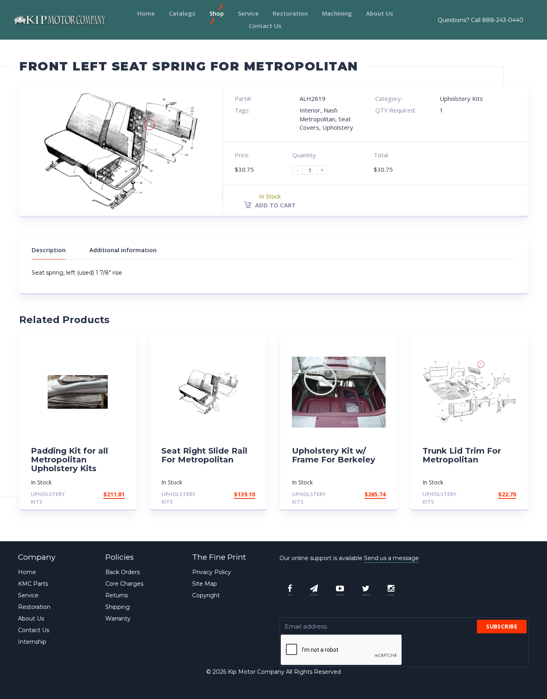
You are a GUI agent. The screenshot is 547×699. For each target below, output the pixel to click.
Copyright (206, 595)
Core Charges (124, 583)
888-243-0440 (502, 20)
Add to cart (274, 205)
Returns (116, 595)
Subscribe (501, 626)
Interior (310, 110)
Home (146, 13)
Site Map (204, 583)
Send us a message (391, 558)
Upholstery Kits (461, 98)
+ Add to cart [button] (102, 494)
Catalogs (182, 13)
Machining (337, 13)
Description (49, 250)
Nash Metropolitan (319, 114)
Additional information (123, 250)
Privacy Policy (211, 572)
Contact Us (265, 26)
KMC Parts (33, 583)
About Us (379, 13)
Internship (32, 641)
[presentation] (341, 650)
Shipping (117, 607)
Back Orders (122, 572)
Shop (216, 13)
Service (248, 13)
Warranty (118, 618)
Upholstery (337, 127)
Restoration (290, 13)
